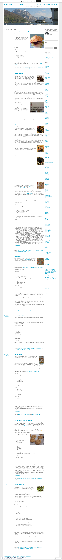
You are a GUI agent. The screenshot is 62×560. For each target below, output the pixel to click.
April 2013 (46, 114)
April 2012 (46, 125)
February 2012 (47, 128)
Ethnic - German (49, 274)
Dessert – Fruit (47, 184)
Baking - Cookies (30, 250)
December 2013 (47, 106)
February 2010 (47, 157)
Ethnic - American (51, 273)
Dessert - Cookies (38, 250)
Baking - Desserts (27, 478)
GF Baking (46, 212)
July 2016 (46, 79)
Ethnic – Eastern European (48, 196)
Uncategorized (47, 264)
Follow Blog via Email (49, 28)
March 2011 (46, 141)
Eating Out (46, 190)
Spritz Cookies (17, 256)
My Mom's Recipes (27, 348)
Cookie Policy (20, 558)
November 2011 (47, 131)
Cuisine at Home (47, 180)
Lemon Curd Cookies (28, 193)
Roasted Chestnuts (18, 73)
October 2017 (47, 71)
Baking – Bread (47, 167)
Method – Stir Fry (47, 240)
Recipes (27, 548)
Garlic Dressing (23, 548)
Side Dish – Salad (47, 254)
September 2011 (47, 134)
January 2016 (47, 83)
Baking (27, 250)
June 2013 (46, 112)
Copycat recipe (47, 179)
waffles (40, 414)
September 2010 (47, 148)
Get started (38, 1)
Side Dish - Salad (33, 547)
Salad (28, 548)
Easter (21, 348)
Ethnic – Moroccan (47, 203)
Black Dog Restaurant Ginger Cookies (23, 420)
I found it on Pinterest (48, 217)
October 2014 (47, 95)
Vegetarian (15, 548)
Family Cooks (47, 208)
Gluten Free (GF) (47, 213)
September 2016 (47, 77)
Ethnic (46, 191)
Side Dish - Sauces (33, 348)
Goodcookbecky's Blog (14, 5)
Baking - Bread (54, 270)
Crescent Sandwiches (38, 67)
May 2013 (46, 113)
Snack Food (46, 258)
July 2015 (46, 88)
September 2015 (47, 85)
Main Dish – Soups (47, 235)
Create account (47, 288)
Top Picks (46, 263)
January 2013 (47, 117)
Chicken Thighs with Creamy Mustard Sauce (52, 53)
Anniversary (46, 163)
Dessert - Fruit (49, 272)
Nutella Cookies (23, 251)
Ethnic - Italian (55, 274)
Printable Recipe (17, 245)
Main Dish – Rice (47, 231)
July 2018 (46, 67)
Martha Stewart (47, 237)
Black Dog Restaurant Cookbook (26, 425)
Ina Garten (46, 218)
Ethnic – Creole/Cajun (48, 195)
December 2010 (47, 145)
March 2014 (46, 102)
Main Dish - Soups (52, 280)
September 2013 (47, 108)
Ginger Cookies (35, 479)
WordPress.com (47, 293)
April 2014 (46, 101)
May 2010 (46, 153)
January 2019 (47, 66)
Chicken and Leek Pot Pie (49, 57)
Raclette (16, 124)
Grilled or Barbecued (48, 214)
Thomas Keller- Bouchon (48, 260)
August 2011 (46, 135)
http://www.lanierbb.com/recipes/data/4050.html (34, 371)
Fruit (53, 275)
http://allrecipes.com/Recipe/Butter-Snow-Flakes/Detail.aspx (33, 267)
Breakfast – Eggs (47, 174)
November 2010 (47, 146)
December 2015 (47, 84)
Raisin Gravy (24, 349)
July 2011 (46, 136)
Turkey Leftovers (30, 68)
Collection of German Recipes (48, 4)
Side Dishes (37, 348)
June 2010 (46, 152)
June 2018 (46, 68)
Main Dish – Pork (47, 229)
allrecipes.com (27, 259)
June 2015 (46, 89)
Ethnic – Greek (47, 200)
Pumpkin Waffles (18, 354)
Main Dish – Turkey (47, 236)
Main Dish (24, 67)
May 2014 (46, 100)
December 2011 (47, 130)
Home (38, 4)
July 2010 (46, 151)
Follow (47, 33)
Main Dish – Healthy (47, 226)
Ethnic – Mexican (47, 202)
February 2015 (47, 91)
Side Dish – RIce (47, 253)
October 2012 (47, 119)
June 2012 (46, 123)
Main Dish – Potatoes (48, 230)
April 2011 (46, 140)
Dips (45, 186)
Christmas (19, 67)
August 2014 (46, 96)
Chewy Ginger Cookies (29, 479)
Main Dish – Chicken (47, 225)
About (41, 4)
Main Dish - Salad (28, 547)
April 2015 (46, 90)
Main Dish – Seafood (48, 234)
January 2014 (47, 105)
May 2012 (46, 124)
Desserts (31, 310)
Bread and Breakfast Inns (21, 362)
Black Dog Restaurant (23, 479)
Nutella (15, 184)
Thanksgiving (31, 67)
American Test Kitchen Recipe (21, 250)
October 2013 (47, 107)
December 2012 (47, 118)
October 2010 (47, 147)
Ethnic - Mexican (47, 275)
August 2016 (46, 78)
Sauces (46, 248)
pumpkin (33, 414)
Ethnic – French (47, 197)
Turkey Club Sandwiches (24, 68)
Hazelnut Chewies (18, 180)
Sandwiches (27, 67)
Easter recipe (17, 349)
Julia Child (46, 219)
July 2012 (46, 122)
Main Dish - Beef (49, 278)
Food (20, 548)
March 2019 (46, 65)
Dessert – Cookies (47, 183)
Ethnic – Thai (46, 206)
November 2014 (47, 94)
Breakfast (19, 414)
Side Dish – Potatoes (48, 252)
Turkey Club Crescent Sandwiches (22, 31)
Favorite (38, 478)
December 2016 (47, 73)
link (34, 134)
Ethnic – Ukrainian (47, 207)
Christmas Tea (47, 178)
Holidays (22, 67)
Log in (46, 289)
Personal (46, 243)
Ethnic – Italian (47, 201)
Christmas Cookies (18, 251)
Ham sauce (21, 349)
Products (46, 246)
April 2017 (46, 72)
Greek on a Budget (48, 56)
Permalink (34, 68)
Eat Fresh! (46, 189)
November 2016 (47, 74)
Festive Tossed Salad (19, 484)
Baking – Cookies (47, 168)
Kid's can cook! (47, 220)
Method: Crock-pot (47, 241)
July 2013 (46, 111)
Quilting (55, 4)
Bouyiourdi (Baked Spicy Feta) (50, 58)
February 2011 (47, 142)
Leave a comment (6, 32)
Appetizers (46, 270)
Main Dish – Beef (47, 224)
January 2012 (47, 129)
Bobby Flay (46, 172)
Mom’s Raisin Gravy (18, 315)
